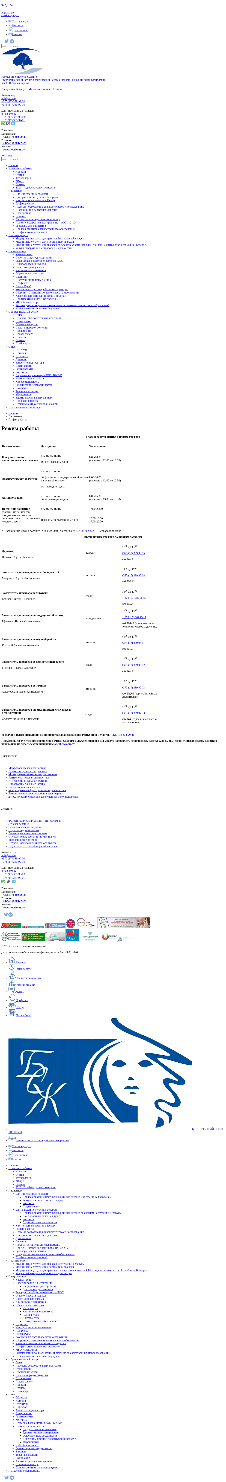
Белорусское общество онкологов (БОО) (40, 260)
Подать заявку (24, 333)
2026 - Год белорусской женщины (36, 187)
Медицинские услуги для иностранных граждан (45, 241)
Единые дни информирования (41, 1432)
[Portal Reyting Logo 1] (11, 940)
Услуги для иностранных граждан (43, 1200)
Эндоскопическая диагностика (27, 783)
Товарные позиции (27, 391)
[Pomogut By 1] (55, 940)
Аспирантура (31, 1314)
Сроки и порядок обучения (32, 327)
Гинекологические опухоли (24, 827)
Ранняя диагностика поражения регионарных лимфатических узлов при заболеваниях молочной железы (43, 795)
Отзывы (20, 184)
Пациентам (15, 190)
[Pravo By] (72, 940)
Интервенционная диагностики (27, 780)
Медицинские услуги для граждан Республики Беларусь (50, 238)
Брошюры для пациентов (31, 225)
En (11, 5)
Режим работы (24, 368)
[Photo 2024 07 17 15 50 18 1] (126, 940)
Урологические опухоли (23, 839)
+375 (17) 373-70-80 (122, 734)
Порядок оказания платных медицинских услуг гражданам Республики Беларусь (72, 1212)
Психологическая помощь (24, 407)
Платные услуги (18, 235)
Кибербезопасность (27, 381)
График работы (25, 203)
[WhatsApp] (3, 124)
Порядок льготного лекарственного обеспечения (45, 228)
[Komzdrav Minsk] (55, 927)
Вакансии (21, 388)
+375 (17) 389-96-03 (13, 116)
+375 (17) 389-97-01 (13, 120)
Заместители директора (30, 362)
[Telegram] (12, 42)
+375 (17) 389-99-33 (14, 894)
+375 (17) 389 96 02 (133, 665)
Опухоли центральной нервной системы (32, 846)
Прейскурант (23, 343)
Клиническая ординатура (38, 1311)
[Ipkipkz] (70, 927)
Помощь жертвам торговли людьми (37, 403)
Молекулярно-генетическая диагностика (32, 774)
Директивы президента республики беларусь (50, 1438)
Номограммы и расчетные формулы (37, 308)
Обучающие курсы (27, 324)
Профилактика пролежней (31, 232)
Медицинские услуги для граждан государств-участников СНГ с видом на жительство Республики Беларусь (81, 244)
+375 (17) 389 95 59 (134, 597)
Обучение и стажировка (30, 273)
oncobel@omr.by (64, 743)
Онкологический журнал (31, 263)
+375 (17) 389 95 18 (133, 575)
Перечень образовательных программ (38, 317)
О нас (19, 314)
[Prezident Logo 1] (11, 927)
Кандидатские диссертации (39, 1286)
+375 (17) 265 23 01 (87, 530)
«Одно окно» (23, 394)
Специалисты (24, 365)
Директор (21, 359)
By (6, 5)
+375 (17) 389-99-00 (13, 101)
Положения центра (27, 400)
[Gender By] (33, 940)
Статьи (20, 174)
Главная (13, 165)
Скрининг (22, 276)
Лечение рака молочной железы (27, 833)
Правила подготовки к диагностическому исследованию (50, 206)
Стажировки (23, 321)
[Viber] (8, 124)
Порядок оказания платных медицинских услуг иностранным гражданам (67, 1196)
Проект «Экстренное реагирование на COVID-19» (46, 222)
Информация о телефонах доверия (36, 209)
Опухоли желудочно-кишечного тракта (32, 842)
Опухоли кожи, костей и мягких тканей (32, 836)
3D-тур (20, 181)
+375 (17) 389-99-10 (13, 104)
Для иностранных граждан (32, 193)
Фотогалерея (23, 177)
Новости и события (20, 168)
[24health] (113, 927)
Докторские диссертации (38, 1289)
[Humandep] (110, 940)
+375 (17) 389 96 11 (133, 642)
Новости (21, 171)
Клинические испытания (31, 270)
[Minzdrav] (33, 927)
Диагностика (23, 212)
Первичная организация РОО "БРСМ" (39, 375)
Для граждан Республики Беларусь (37, 197)
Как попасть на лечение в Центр (35, 200)
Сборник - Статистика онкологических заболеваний (47, 292)
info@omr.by (8, 98)
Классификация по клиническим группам (41, 295)
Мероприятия (31, 1441)
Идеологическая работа (30, 378)
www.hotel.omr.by (13, 149)
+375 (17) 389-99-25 (14, 901)
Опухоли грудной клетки (23, 830)
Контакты (7, 155)
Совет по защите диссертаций (34, 257)
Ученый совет (24, 254)
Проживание (23, 330)
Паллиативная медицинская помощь (38, 219)
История (21, 352)
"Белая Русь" (23, 286)
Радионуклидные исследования (27, 771)
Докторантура (31, 1317)
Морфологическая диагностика (27, 767)
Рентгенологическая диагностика (28, 777)
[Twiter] (6, 42)
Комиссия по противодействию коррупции (42, 289)
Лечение (21, 216)
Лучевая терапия (18, 823)
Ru (2, 5)
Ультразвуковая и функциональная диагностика (37, 790)
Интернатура (30, 1308)
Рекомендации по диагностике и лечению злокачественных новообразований (62, 305)
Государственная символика (39, 1429)
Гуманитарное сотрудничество (34, 384)
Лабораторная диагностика (24, 787)
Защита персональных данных (34, 397)
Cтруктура (22, 356)
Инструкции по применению (33, 279)
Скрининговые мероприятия (40, 1222)
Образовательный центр (23, 311)
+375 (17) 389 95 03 (133, 687)
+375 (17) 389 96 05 (133, 553)
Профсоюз (22, 282)
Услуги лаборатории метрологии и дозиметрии (44, 247)
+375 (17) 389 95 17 (134, 617)
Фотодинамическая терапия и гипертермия (34, 820)
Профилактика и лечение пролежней (38, 298)
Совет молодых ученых (30, 267)
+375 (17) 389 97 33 (133, 712)
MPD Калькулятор (27, 302)
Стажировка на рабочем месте (41, 1321)
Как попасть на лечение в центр (42, 1215)
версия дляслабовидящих (10, 14)
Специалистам (17, 251)
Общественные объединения (40, 1435)
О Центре (21, 349)
